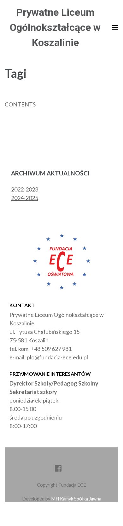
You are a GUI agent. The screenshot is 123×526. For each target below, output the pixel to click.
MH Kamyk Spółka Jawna (76, 498)
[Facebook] (58, 469)
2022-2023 (24, 189)
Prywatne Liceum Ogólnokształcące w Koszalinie (55, 27)
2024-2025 (24, 197)
